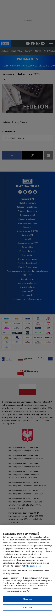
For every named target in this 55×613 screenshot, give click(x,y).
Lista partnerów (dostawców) (16, 591)
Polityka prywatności (31, 566)
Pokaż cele (27, 607)
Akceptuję (27, 599)
